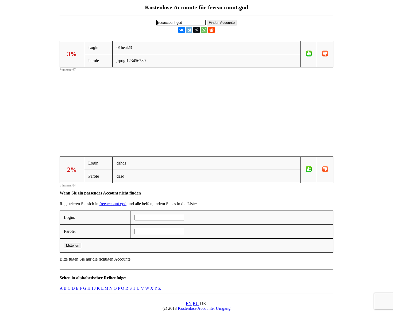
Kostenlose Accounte (196, 308)
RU (196, 303)
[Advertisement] (196, 110)
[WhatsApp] (204, 30)
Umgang (223, 308)
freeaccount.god (112, 203)
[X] (196, 30)
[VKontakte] (181, 30)
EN (189, 303)
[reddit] (211, 30)
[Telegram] (189, 30)
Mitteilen (72, 245)
